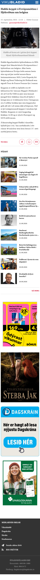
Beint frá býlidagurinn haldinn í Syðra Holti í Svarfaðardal (28, 247)
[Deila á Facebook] (22, 142)
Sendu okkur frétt (14, 545)
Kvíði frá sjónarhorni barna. (27, 217)
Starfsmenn (7, 539)
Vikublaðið (6, 527)
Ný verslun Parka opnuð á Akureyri (28, 159)
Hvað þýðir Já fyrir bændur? (26, 275)
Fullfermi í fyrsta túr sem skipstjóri (28, 260)
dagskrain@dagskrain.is (24, 569)
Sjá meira (35, 291)
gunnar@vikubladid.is (18, 23)
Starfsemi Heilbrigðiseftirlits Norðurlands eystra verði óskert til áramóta (29, 232)
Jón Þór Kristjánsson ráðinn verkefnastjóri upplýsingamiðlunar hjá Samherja (28, 203)
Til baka (4, 142)
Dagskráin (6, 531)
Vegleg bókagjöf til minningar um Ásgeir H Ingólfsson (28, 174)
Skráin (4, 535)
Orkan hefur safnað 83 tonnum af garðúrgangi (28, 188)
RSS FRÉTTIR (12, 550)
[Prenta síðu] (29, 142)
